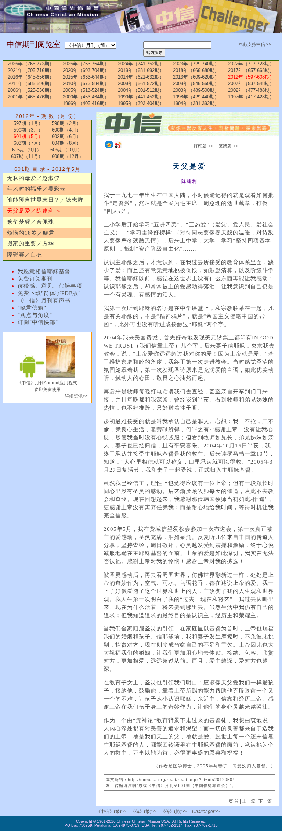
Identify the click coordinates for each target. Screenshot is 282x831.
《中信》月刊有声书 (44, 300)
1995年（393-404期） (141, 103)
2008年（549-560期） (196, 83)
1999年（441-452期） (141, 97)
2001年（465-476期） (31, 97)
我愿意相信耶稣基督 (44, 271)
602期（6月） (66, 136)
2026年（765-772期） (31, 63)
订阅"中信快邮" (38, 322)
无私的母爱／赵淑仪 (33, 178)
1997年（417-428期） (251, 97)
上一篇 (248, 801)
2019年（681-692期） (141, 70)
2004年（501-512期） (141, 90)
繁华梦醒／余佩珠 (30, 222)
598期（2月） (66, 123)
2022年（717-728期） (251, 63)
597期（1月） (28, 123)
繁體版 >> (228, 146)
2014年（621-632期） (141, 77)
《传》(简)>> (174, 811)
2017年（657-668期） (251, 70)
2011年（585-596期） (31, 83)
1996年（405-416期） (86, 103)
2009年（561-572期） (141, 83)
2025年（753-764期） (86, 63)
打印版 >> (203, 146)
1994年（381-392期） (196, 103)
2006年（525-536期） (31, 90)
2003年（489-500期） (196, 90)
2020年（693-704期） (86, 70)
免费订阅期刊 (35, 279)
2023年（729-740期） (196, 63)
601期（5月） (28, 136)
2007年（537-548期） (251, 83)
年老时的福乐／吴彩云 (36, 189)
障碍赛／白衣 (24, 255)
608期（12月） (68, 156)
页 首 (234, 801)
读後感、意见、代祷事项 (50, 286)
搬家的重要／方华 (30, 244)
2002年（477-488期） (251, 90)
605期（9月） (26, 149)
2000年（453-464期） (86, 97)
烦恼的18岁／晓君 (31, 233)
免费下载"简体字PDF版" (49, 293)
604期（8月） (66, 143)
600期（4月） (66, 130)
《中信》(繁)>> (111, 811)
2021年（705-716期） (31, 70)
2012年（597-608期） (251, 77)
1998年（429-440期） (196, 97)
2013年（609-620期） (196, 77)
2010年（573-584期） (86, 83)
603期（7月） (28, 143)
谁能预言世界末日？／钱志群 (45, 200)
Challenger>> (206, 811)
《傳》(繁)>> (143, 811)
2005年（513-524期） (86, 90)
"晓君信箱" (32, 308)
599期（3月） (28, 130)
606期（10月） (66, 149)
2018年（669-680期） (196, 70)
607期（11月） (27, 156)
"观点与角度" (35, 315)
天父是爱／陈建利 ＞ (34, 211)
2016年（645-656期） (31, 77)
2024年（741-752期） (141, 63)
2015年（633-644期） (86, 77)
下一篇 (265, 801)
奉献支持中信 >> (255, 44)
